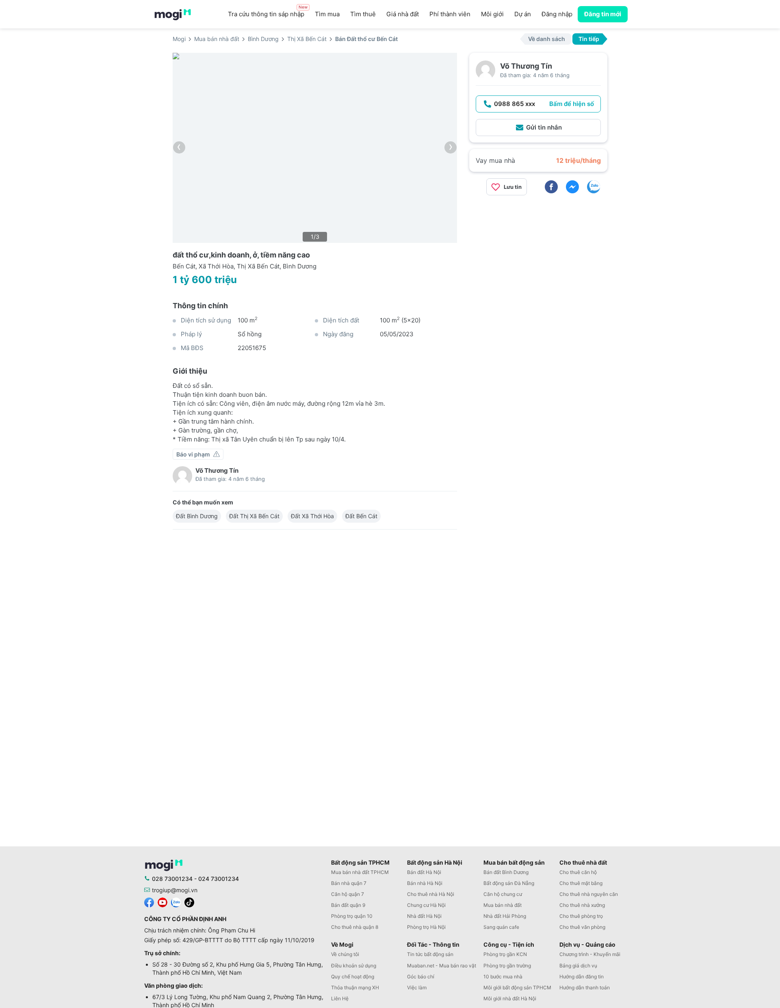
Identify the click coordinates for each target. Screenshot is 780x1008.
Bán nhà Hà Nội (424, 883)
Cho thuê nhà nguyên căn (588, 894)
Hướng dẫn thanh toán (584, 987)
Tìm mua (327, 14)
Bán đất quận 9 (348, 905)
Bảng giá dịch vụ (578, 966)
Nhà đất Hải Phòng (504, 916)
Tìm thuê (363, 14)
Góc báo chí (420, 976)
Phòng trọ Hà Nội (426, 927)
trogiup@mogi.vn (174, 890)
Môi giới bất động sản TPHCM (517, 987)
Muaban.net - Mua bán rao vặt (441, 966)
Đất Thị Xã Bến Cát (254, 516)
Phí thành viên (449, 14)
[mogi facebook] (149, 901)
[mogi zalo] (176, 901)
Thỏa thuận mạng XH (355, 987)
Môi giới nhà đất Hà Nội (509, 998)
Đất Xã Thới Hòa (312, 516)
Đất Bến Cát (361, 516)
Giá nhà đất (402, 14)
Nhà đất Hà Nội (424, 916)
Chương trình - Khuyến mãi (589, 954)
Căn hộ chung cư (502, 894)
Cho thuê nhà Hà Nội (430, 894)
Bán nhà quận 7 (348, 883)
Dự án (522, 14)
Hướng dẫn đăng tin (581, 976)
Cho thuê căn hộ (578, 872)
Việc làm (417, 987)
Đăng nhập (557, 14)
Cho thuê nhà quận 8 (354, 927)
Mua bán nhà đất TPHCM (360, 872)
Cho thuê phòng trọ (581, 916)
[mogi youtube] (162, 901)
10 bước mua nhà (502, 976)
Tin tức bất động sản (430, 954)
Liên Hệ (340, 998)
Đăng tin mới (602, 14)
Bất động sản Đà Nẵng (508, 883)
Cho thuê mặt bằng (580, 883)
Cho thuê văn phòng (582, 927)
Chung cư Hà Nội (426, 905)
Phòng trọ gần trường (507, 966)
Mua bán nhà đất (502, 905)
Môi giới (492, 14)
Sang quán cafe (501, 927)
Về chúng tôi (345, 954)
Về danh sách (546, 38)
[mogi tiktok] (189, 901)
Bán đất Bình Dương (506, 872)
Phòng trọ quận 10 (352, 916)
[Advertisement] (538, 259)
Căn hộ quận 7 (347, 894)
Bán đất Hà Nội (424, 872)
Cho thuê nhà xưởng (582, 905)
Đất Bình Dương (197, 516)
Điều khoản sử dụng (353, 966)
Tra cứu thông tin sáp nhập (268, 12)
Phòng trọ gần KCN (505, 954)
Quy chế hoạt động (352, 976)
